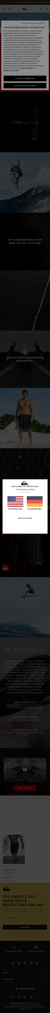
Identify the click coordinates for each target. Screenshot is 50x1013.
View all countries (25, 518)
